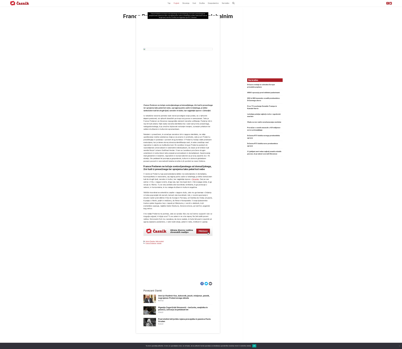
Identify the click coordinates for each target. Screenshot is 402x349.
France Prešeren (151, 243)
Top (169, 3)
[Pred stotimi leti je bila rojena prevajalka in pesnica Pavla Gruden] (149, 326)
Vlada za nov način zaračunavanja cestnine (264, 122)
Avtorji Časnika (150, 241)
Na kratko (225, 3)
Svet (194, 3)
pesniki (159, 243)
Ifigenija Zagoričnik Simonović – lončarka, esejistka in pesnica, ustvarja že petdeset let (183, 308)
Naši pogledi (160, 241)
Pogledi (176, 3)
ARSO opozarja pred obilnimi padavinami (263, 93)
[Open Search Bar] (233, 3)
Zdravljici (195, 179)
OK (254, 346)
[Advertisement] (178, 265)
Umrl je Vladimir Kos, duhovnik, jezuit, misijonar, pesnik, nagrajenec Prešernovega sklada (184, 297)
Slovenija (185, 3)
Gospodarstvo (213, 3)
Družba (202, 3)
